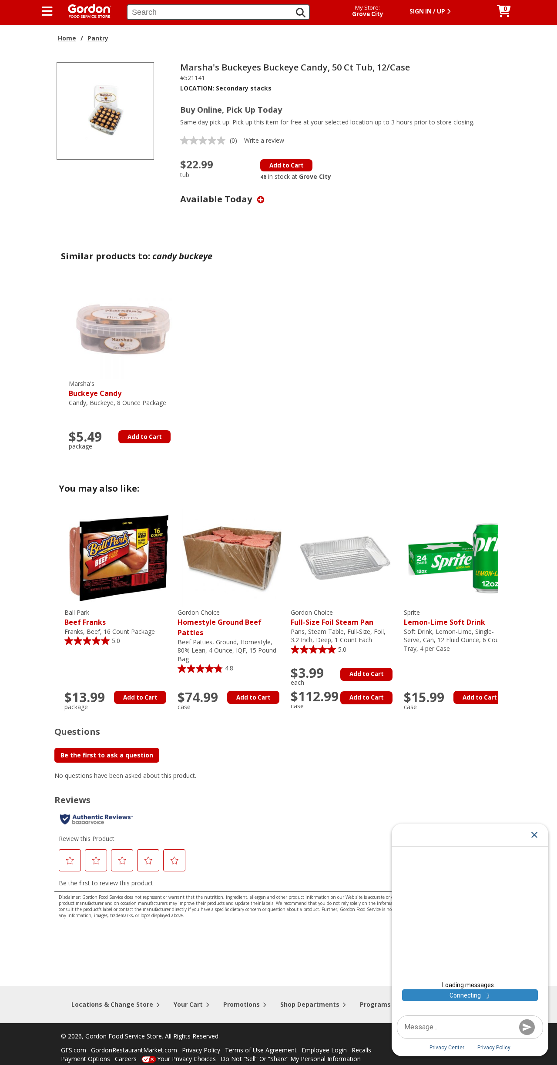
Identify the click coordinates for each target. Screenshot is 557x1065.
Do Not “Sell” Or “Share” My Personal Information (291, 1059)
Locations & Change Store (112, 1004)
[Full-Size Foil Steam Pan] (345, 557)
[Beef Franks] (119, 557)
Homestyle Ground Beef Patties (220, 622)
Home (67, 38)
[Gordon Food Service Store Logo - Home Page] (85, 10)
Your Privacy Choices (186, 1059)
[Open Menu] (47, 11)
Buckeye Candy (95, 388)
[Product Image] (105, 110)
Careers (126, 1059)
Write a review (264, 140)
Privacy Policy (201, 1050)
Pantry (97, 38)
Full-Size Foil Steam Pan (332, 617)
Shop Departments (309, 1004)
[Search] (300, 12)
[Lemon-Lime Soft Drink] (458, 557)
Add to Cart (286, 165)
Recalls (361, 1050)
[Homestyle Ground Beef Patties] (232, 557)
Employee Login (324, 1050)
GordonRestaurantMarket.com (134, 1050)
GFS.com (73, 1050)
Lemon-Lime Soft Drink (444, 617)
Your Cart (188, 1004)
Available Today (217, 199)
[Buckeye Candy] (123, 329)
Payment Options (85, 1059)
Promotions (241, 1004)
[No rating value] (205, 140)
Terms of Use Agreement (261, 1050)
